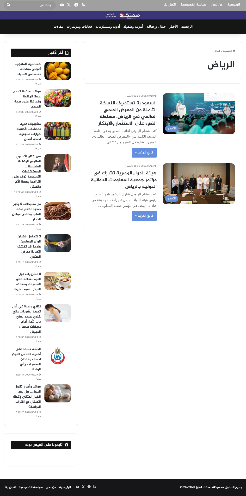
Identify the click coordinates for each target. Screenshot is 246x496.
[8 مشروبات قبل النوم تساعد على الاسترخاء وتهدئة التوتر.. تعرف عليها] (57, 281)
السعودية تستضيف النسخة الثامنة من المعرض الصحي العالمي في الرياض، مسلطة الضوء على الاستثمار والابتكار (127, 113)
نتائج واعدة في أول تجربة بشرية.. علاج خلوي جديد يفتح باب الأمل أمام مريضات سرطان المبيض (26, 319)
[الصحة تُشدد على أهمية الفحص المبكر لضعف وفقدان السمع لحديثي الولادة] (57, 356)
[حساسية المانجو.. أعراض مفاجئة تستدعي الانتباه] (57, 71)
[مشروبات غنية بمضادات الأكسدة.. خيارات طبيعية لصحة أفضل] (57, 131)
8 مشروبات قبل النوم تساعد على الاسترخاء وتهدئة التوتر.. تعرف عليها (27, 281)
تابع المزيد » (144, 152)
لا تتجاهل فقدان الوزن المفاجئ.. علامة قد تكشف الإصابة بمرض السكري (29, 247)
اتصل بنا (170, 4)
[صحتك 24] (123, 15)
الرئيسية (233, 4)
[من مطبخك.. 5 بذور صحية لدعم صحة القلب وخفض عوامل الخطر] (57, 211)
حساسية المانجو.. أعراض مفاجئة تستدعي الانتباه (28, 69)
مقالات (58, 26)
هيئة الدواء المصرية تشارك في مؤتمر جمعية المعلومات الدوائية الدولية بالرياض (124, 180)
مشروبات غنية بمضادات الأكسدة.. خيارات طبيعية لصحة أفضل (28, 131)
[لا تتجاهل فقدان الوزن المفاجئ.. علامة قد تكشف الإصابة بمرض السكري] (57, 243)
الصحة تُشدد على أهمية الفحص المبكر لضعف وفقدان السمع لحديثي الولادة (26, 359)
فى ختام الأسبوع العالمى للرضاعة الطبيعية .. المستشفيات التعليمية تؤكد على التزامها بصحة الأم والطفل (26, 172)
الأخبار (173, 26)
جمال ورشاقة (156, 26)
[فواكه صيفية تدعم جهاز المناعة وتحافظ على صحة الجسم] (57, 98)
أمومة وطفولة (133, 26)
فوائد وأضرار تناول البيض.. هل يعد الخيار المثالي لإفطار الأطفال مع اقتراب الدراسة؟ (27, 397)
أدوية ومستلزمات (107, 26)
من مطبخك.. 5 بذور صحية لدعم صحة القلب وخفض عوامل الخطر (26, 211)
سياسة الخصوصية (194, 4)
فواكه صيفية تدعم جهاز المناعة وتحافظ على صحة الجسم (27, 99)
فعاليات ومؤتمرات (79, 26)
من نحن (216, 4)
